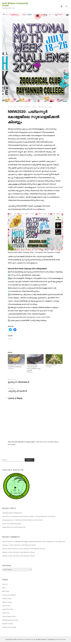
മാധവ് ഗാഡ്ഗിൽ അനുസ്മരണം (12, 523)
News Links (5, 613)
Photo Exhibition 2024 (9, 616)
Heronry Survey (7, 602)
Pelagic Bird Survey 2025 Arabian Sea (13, 527)
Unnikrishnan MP (24, 107)
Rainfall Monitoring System (10, 620)
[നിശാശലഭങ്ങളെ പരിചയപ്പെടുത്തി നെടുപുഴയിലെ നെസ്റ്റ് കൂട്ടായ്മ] (35, 359)
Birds (3, 588)
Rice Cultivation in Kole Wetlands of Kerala (23, 545)
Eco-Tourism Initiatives (9, 595)
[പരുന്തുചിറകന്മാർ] (54, 359)
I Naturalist (40, 187)
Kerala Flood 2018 (7, 609)
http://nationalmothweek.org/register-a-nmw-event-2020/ (29, 317)
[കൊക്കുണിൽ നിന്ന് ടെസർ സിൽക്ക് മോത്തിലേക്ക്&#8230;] (16, 359)
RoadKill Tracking (7, 623)
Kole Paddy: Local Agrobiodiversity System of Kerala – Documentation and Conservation (28, 516)
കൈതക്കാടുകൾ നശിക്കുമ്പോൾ (12, 513)
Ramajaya (5, 545)
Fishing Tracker (7, 598)
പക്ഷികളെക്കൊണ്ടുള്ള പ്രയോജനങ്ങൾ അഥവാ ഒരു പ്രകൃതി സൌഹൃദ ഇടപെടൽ (39, 541)
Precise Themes (61, 639)
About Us (5, 584)
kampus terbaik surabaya (10, 548)
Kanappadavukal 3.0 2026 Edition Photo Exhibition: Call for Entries (22, 520)
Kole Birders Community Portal (15, 4)
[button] (35, 58)
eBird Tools (5, 591)
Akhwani (4, 552)
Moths (34, 107)
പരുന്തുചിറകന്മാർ (51, 365)
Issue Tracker (6, 605)
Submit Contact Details (9, 627)
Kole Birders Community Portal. (26, 639)
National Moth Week (45, 107)
